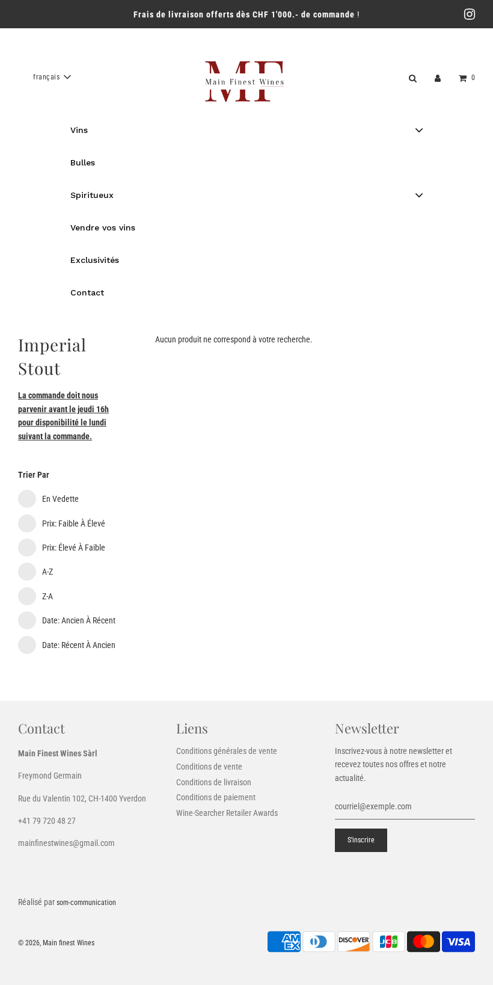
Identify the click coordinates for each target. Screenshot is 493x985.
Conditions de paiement (216, 797)
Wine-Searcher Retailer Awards (227, 813)
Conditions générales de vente (226, 751)
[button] (51, 77)
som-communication (86, 902)
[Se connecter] (438, 77)
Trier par (33, 475)
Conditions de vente (209, 766)
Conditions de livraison (213, 782)
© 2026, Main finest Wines (56, 943)
